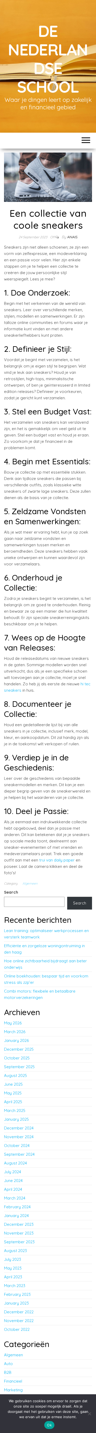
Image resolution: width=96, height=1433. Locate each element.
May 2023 (13, 1268)
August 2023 (15, 1250)
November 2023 (19, 1233)
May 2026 (13, 1022)
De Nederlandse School (48, 59)
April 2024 (13, 1189)
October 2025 (17, 1057)
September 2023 (19, 1241)
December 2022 (19, 1311)
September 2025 (19, 1066)
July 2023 (12, 1259)
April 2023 (13, 1276)
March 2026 (14, 1031)
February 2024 (17, 1206)
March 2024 (14, 1198)
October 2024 (17, 1145)
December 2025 (19, 1049)
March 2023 (14, 1285)
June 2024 (13, 1180)
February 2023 (17, 1294)
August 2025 (15, 1075)
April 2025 (13, 1101)
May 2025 (13, 1093)
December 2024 (19, 1128)
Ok (49, 1425)
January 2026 (16, 1040)
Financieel (13, 1381)
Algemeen (30, 883)
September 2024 (19, 1154)
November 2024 (19, 1136)
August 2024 (15, 1163)
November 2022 (19, 1320)
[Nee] (89, 1413)
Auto (8, 1363)
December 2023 (19, 1224)
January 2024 (16, 1215)
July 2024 (12, 1171)
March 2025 (14, 1110)
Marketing (13, 1389)
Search (11, 892)
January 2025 (16, 1119)
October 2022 (17, 1329)
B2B (7, 1372)
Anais (72, 237)
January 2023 (16, 1303)
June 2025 (13, 1084)
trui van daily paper (57, 860)
